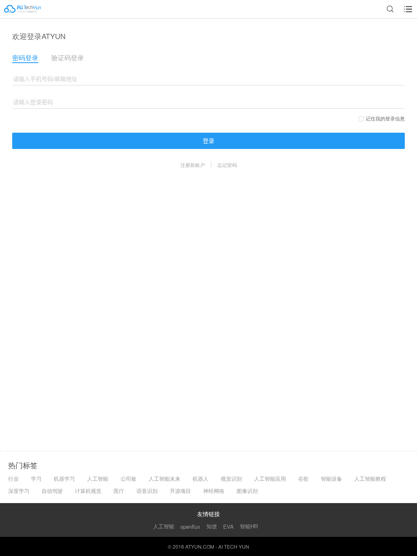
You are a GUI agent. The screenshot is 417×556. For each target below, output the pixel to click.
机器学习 (64, 478)
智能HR (249, 526)
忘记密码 (227, 164)
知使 (211, 526)
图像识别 (247, 491)
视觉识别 (231, 478)
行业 (13, 478)
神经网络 (213, 491)
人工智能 (97, 478)
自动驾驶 (52, 491)
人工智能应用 (270, 478)
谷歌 (303, 478)
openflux (190, 526)
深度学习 (18, 491)
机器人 (200, 478)
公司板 (128, 478)
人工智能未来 (164, 478)
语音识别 (147, 491)
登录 (208, 141)
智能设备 (331, 478)
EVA (228, 526)
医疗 (119, 491)
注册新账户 (192, 164)
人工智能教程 (370, 478)
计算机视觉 (88, 491)
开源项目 (180, 491)
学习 (36, 478)
